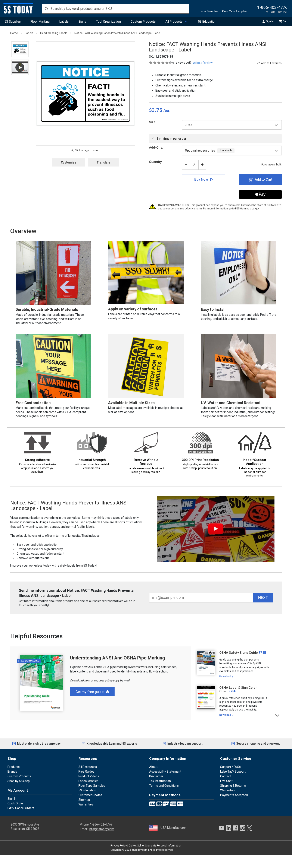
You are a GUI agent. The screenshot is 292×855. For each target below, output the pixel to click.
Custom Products (143, 21)
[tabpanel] (233, 664)
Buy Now (201, 179)
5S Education (207, 21)
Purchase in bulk (271, 164)
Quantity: (155, 162)
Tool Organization (108, 21)
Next (277, 715)
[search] (115, 9)
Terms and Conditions (164, 785)
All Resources (87, 767)
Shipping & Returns (233, 785)
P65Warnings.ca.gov (247, 208)
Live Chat (226, 781)
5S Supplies (12, 21)
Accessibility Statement (165, 771)
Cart (285, 21)
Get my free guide (89, 692)
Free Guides (86, 771)
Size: (152, 122)
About (153, 767)
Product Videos (88, 776)
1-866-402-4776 (272, 7)
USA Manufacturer (173, 827)
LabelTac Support (233, 771)
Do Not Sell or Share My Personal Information (155, 845)
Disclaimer (156, 776)
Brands (12, 771)
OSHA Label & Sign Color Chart (238, 689)
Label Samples (209, 11)
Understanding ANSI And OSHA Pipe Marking (117, 658)
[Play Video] (20, 67)
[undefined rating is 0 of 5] (159, 62)
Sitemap (84, 799)
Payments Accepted (234, 795)
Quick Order (15, 803)
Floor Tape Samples (234, 11)
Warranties (85, 804)
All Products (174, 21)
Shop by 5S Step (18, 781)
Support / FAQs (230, 767)
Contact (225, 776)
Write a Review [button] (203, 62)
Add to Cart (263, 179)
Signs (82, 21)
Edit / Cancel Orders (20, 808)
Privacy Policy (119, 845)
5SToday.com (139, 849)
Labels (64, 21)
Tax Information (160, 781)
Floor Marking (40, 21)
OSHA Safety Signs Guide (238, 653)
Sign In (270, 21)
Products (13, 767)
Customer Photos (90, 795)
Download (225, 676)
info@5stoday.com (101, 829)
